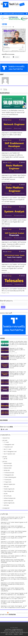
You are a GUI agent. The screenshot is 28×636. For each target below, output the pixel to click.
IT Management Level (9, 444)
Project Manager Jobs (9, 491)
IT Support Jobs (7, 482)
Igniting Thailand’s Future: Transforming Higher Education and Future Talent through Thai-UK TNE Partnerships (13, 561)
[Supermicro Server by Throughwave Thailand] (14, 18)
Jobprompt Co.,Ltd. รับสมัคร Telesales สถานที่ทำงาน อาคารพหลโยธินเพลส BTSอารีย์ (16, 405)
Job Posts (4, 461)
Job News (4, 456)
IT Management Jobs (9, 475)
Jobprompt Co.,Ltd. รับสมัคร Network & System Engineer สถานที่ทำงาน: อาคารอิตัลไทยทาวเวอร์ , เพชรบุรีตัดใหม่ (13, 589)
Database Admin (7, 468)
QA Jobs (5, 493)
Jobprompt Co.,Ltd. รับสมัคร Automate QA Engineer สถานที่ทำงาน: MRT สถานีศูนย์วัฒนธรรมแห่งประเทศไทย (13, 602)
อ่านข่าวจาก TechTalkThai (8, 614)
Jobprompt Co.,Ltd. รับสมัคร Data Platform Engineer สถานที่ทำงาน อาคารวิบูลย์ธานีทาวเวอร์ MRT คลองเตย (14, 199)
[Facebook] (12, 627)
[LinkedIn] (15, 627)
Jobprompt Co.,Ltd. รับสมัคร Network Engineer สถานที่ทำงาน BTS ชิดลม (17, 350)
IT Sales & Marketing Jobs (10, 477)
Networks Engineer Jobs (9, 484)
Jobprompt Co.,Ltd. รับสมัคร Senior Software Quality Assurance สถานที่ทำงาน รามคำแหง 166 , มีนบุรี (18, 412)
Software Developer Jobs (9, 498)
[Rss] (11, 627)
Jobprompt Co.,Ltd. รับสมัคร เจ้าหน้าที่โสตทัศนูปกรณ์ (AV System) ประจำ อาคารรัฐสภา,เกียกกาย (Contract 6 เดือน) (14, 579)
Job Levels (4, 440)
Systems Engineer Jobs (9, 502)
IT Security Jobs (7, 479)
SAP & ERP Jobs (7, 496)
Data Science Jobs (8, 465)
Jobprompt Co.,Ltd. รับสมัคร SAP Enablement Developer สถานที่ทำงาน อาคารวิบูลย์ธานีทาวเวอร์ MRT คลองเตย (13, 155)
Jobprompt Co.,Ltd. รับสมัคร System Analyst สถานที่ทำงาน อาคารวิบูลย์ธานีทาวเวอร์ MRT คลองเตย (14, 222)
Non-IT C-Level (7, 449)
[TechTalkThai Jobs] (14, 4)
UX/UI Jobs (6, 505)
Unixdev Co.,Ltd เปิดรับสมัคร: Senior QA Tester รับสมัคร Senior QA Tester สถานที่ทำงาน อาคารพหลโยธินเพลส (13, 112)
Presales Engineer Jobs (9, 489)
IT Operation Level (8, 447)
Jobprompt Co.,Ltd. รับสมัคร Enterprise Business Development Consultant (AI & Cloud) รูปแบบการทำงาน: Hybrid (13, 584)
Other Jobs (6, 486)
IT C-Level (6, 442)
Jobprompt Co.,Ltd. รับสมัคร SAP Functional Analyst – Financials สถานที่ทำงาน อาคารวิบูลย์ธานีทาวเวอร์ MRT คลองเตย (14, 244)
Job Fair (5, 458)
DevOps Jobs (7, 470)
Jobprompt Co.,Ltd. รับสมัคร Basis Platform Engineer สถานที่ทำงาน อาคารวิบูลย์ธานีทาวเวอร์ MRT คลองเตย (14, 177)
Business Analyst (8, 463)
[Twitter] (13, 627)
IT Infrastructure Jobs (9, 472)
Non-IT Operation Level (9, 453)
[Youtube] (17, 627)
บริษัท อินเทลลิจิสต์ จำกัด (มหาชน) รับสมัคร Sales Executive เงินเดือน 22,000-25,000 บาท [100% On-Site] (13, 566)
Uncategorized (5, 508)
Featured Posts (6, 438)
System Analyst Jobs (8, 500)
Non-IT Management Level (10, 451)
